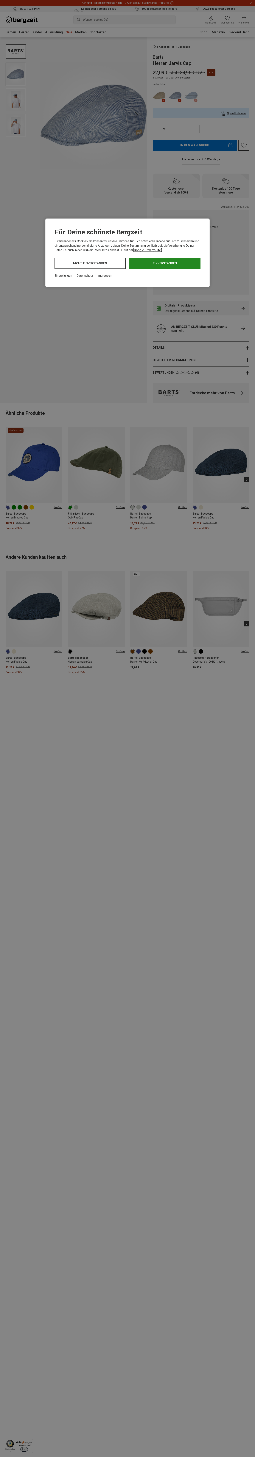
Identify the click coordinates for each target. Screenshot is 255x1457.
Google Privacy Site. (147, 250)
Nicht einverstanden (90, 263)
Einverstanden (165, 263)
